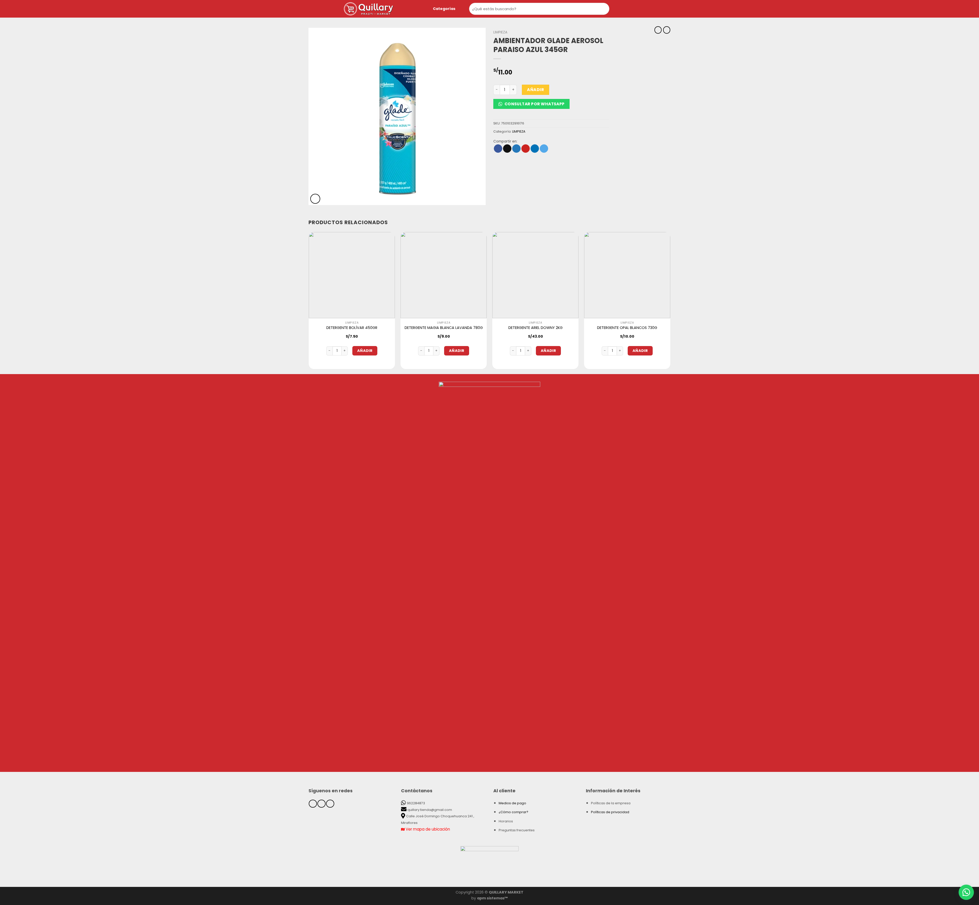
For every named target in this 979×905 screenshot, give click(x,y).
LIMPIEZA (500, 32)
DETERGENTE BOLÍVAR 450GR (351, 327)
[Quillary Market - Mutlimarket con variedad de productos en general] (378, 9)
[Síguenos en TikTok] (330, 804)
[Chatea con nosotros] (966, 892)
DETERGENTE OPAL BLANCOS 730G (627, 327)
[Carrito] (633, 9)
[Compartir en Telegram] (544, 148)
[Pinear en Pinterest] (525, 148)
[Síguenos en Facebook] (313, 804)
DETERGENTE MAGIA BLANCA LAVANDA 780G (444, 327)
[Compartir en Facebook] (498, 148)
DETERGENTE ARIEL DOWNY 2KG (535, 327)
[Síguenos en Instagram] (321, 804)
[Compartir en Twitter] (516, 148)
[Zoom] (315, 199)
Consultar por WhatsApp (534, 104)
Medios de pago (512, 803)
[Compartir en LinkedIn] (535, 148)
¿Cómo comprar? (513, 812)
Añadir (535, 90)
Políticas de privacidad (610, 812)
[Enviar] (605, 9)
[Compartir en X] (507, 148)
